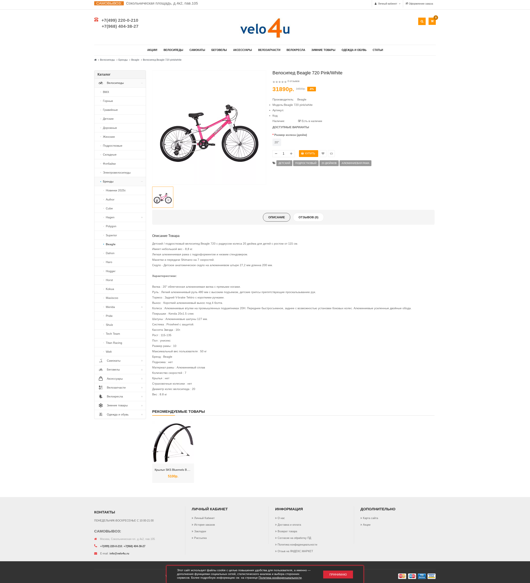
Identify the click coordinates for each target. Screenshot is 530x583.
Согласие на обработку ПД (294, 538)
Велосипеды (173, 50)
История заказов (204, 524)
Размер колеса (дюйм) (290, 134)
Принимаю (338, 574)
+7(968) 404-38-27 (120, 26)
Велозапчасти (269, 50)
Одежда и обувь (354, 50)
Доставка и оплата (289, 524)
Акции (366, 524)
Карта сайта (370, 518)
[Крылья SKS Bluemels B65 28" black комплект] (173, 442)
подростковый (306, 163)
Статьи (378, 50)
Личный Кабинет (204, 518)
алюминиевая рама (355, 163)
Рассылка (200, 538)
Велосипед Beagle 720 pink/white (162, 59)
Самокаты (197, 50)
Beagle (135, 59)
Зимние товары (323, 50)
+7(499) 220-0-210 (119, 20)
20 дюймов (329, 163)
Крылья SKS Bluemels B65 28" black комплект (185, 469)
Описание (276, 217)
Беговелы (219, 50)
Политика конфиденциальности (297, 544)
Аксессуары (242, 50)
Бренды (123, 59)
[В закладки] (173, 459)
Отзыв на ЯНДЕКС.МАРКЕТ (295, 551)
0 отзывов (293, 81)
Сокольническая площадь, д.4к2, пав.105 (162, 3)
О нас (281, 518)
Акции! (152, 50)
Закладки (200, 531)
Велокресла (296, 50)
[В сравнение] (180, 459)
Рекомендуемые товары (178, 411)
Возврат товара (287, 531)
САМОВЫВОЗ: (109, 3)
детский (284, 163)
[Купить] (166, 459)
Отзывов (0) (308, 217)
